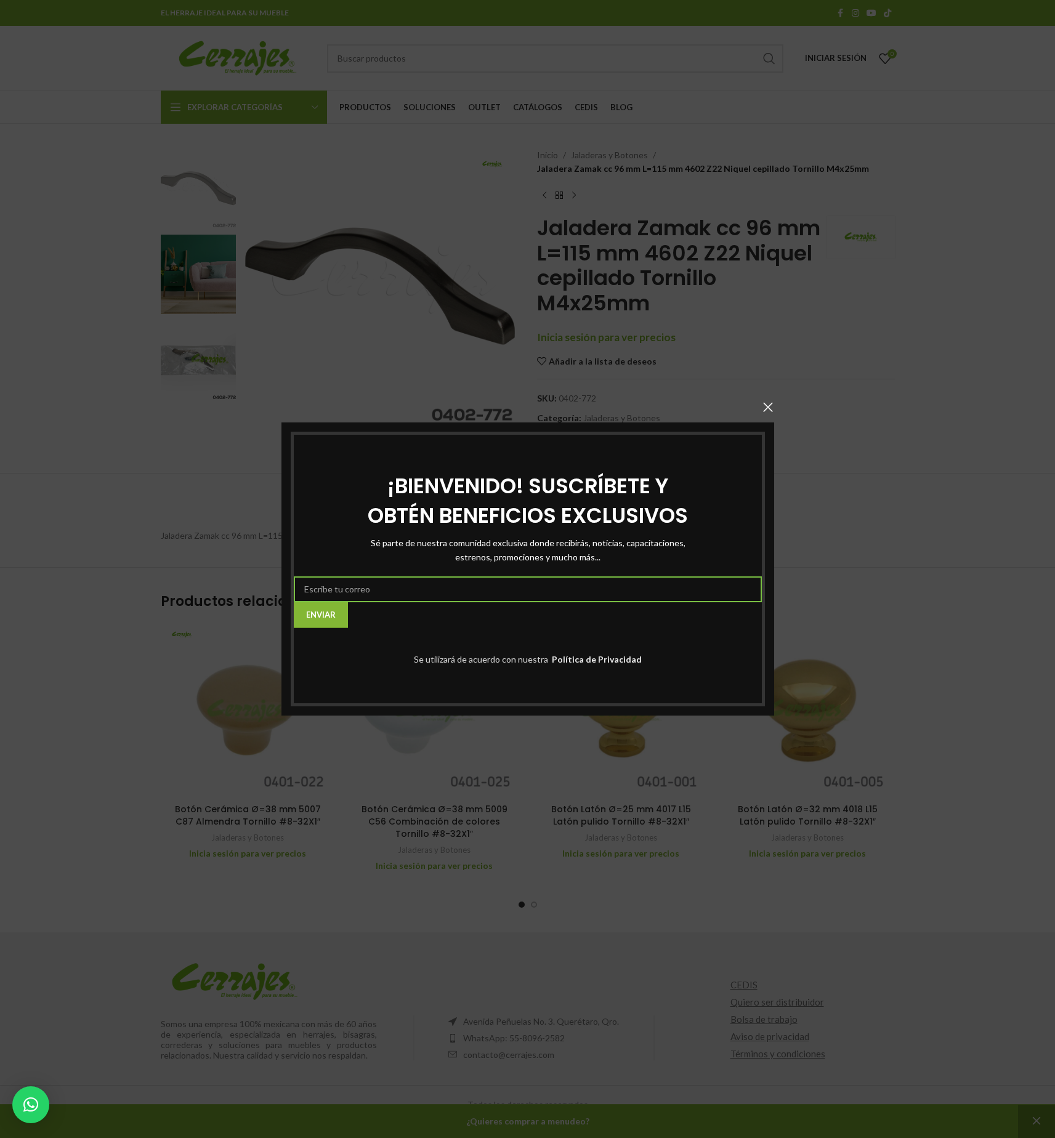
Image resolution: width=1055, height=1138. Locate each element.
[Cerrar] (768, 407)
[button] (30, 1104)
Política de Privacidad (596, 659)
